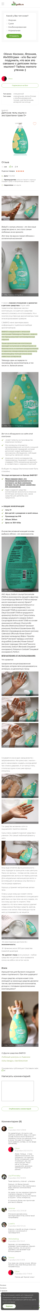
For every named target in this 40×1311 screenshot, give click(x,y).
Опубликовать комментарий (20, 1109)
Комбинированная (17, 27)
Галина (11, 1258)
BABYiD (5, 111)
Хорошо (9, 1306)
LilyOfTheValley (14, 1176)
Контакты (3, 1288)
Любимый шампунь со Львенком (16, 1057)
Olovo (10, 79)
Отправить (14, 36)
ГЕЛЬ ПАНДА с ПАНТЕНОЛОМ (14, 1061)
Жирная (12, 20)
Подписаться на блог (20, 85)
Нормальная (14, 30)
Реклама (3, 1285)
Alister (10, 1128)
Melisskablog (13, 1239)
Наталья (11, 1208)
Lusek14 (11, 1224)
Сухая (11, 23)
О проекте (3, 1291)
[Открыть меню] (3, 4)
